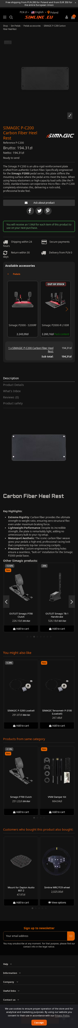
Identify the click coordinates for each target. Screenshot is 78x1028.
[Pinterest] (48, 211)
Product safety (13, 403)
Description (11, 378)
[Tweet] (39, 211)
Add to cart (22, 628)
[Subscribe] (71, 936)
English (39, 12)
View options (58, 902)
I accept (39, 1022)
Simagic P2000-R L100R (55, 325)
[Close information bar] (75, 2)
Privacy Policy (62, 1015)
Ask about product (43, 202)
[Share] (30, 211)
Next (66, 309)
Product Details (13, 385)
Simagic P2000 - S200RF (22, 325)
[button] (69, 116)
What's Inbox (12, 391)
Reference (9, 142)
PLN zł (23, 12)
